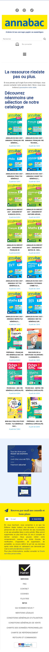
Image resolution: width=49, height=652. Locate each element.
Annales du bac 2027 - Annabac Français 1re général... (14, 140)
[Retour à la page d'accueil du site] (24, 22)
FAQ (24, 583)
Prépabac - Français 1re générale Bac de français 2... (14, 354)
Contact (24, 588)
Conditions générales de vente (25, 622)
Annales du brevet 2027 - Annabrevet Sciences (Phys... (14, 211)
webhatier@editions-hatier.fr (19, 549)
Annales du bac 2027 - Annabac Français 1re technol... (34, 140)
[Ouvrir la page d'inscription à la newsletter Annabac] (17, 44)
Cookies (24, 593)
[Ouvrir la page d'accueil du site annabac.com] (24, 491)
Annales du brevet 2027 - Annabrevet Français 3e (14, 247)
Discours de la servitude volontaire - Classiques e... (34, 354)
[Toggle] (24, 54)
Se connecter (27, 44)
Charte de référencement (24, 632)
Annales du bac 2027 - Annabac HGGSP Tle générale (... (34, 176)
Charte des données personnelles (24, 627)
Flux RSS (24, 598)
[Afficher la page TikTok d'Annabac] (32, 10)
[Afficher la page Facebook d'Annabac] (17, 10)
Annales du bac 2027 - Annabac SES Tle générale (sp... (34, 318)
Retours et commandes (25, 637)
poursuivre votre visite (28, 87)
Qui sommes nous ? (24, 608)
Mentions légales (25, 612)
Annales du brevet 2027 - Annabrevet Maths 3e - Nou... (34, 247)
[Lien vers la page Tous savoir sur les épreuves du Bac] (24, 479)
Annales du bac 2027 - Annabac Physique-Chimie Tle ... (34, 283)
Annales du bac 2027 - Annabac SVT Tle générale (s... (14, 283)
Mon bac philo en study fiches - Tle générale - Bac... (14, 423)
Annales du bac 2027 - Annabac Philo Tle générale (14, 176)
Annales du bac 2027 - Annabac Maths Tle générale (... (14, 318)
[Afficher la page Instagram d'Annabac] (24, 10)
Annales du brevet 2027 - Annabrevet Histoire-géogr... (34, 211)
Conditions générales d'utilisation (24, 617)
